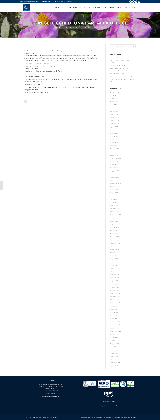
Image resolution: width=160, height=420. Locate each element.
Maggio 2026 (114, 102)
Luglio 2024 (114, 164)
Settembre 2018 (115, 331)
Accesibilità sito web (109, 401)
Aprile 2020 (114, 290)
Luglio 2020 (114, 281)
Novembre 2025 (115, 117)
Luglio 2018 (114, 337)
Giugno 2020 (114, 284)
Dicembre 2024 (115, 149)
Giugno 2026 (114, 98)
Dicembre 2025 (115, 114)
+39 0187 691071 (52, 388)
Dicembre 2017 (115, 356)
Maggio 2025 (114, 136)
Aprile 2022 (113, 230)
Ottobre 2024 (114, 155)
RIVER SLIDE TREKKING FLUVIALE (122, 76)
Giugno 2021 (114, 259)
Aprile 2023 (113, 199)
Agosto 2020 (114, 278)
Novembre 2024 (115, 152)
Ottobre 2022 (114, 212)
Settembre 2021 (115, 249)
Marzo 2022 (114, 234)
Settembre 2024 (115, 158)
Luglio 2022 (114, 221)
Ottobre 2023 (114, 180)
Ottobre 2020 (114, 271)
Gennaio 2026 (114, 111)
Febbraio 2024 (115, 177)
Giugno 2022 (114, 224)
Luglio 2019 (114, 309)
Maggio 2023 (114, 196)
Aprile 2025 (113, 139)
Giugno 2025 (114, 133)
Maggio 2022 (114, 227)
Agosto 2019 (114, 306)
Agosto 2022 (114, 218)
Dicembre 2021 (115, 240)
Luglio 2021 (114, 256)
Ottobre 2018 (114, 328)
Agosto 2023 (114, 186)
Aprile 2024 (114, 174)
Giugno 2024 (114, 168)
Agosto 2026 (114, 92)
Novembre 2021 (115, 243)
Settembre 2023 (115, 183)
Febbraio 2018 (114, 353)
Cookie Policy (127, 417)
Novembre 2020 (115, 268)
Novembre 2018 (115, 325)
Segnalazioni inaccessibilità (109, 406)
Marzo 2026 (114, 108)
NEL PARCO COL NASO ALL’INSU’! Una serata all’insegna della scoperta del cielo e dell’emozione (121, 71)
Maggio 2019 (114, 312)
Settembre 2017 (115, 362)
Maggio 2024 (114, 171)
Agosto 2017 (114, 366)
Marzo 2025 (114, 142)
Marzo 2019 (114, 318)
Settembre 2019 (115, 303)
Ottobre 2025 (114, 120)
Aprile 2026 (113, 105)
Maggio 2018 (114, 344)
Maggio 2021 (114, 262)
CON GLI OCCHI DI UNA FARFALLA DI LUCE (122, 80)
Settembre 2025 (115, 124)
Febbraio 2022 (115, 237)
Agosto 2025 (114, 127)
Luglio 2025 (114, 130)
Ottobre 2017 (114, 359)
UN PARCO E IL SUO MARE (119, 65)
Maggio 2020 (114, 287)
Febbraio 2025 (114, 146)
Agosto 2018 (114, 334)
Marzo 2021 (114, 265)
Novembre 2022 (115, 208)
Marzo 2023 (114, 202)
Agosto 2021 (114, 252)
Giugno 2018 (114, 340)
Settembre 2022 (115, 215)
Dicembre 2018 (115, 322)
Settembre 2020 (115, 274)
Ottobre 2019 (114, 300)
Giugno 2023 (114, 193)
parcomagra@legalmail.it (52, 396)
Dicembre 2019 (115, 293)
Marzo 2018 (114, 350)
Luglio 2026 (114, 95)
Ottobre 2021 (114, 246)
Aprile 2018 (113, 347)
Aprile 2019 (113, 315)
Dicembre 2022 (115, 205)
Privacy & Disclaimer (118, 417)
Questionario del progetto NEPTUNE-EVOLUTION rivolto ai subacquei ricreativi (122, 60)
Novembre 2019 (115, 296)
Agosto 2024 (114, 161)
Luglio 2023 (114, 190)
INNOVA (133, 417)
